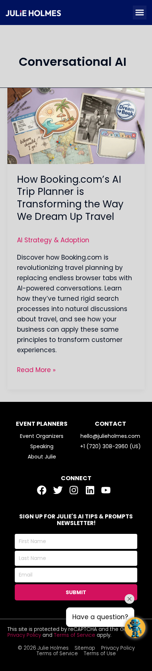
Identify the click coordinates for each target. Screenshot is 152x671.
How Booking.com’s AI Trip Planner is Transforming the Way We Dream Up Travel (70, 198)
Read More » (36, 369)
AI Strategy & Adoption (53, 240)
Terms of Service (74, 635)
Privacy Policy (24, 635)
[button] (140, 12)
